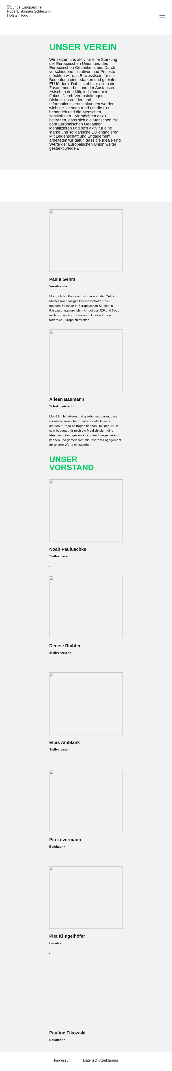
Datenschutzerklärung (100, 1060)
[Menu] (162, 17)
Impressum (62, 1060)
